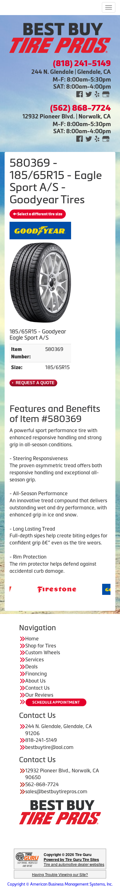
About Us (35, 680)
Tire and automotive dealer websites (74, 862)
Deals (31, 666)
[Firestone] (45, 588)
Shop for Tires (40, 645)
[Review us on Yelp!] (97, 93)
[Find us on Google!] (106, 93)
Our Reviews (39, 695)
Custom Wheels (42, 652)
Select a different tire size (39, 214)
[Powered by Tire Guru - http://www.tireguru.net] (27, 859)
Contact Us (37, 688)
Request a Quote (34, 382)
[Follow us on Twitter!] (89, 93)
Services (34, 659)
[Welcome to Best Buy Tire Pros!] (60, 37)
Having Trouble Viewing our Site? (60, 874)
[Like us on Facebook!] (79, 93)
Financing (36, 673)
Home (32, 638)
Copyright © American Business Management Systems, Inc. (60, 884)
